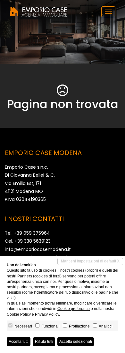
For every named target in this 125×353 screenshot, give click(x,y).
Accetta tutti (19, 341)
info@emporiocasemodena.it (38, 249)
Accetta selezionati (75, 341)
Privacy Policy (47, 314)
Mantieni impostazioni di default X (90, 261)
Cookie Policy (19, 314)
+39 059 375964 (32, 233)
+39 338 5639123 (32, 241)
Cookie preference (73, 308)
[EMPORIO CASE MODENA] (38, 12)
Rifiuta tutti (44, 341)
